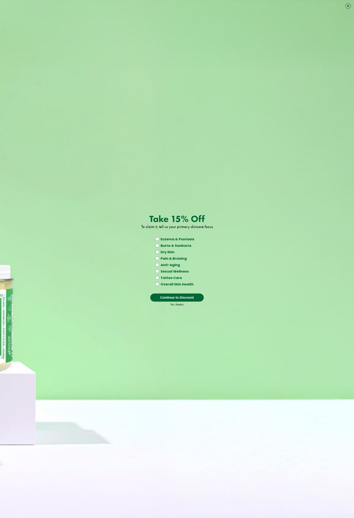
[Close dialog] (348, 6)
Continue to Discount (177, 297)
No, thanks (177, 304)
